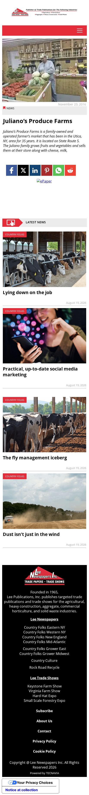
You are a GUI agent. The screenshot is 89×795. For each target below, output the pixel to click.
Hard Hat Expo (44, 695)
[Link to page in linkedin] (35, 170)
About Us (44, 721)
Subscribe (44, 711)
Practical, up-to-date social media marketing (40, 372)
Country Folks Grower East (44, 648)
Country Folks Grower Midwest (44, 653)
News (10, 108)
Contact (44, 731)
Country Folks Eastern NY (44, 627)
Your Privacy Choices (35, 782)
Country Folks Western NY (44, 632)
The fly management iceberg (35, 458)
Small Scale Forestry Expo (44, 700)
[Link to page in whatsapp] (58, 170)
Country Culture (44, 660)
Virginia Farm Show (44, 690)
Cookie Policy (44, 751)
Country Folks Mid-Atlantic (44, 641)
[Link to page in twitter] (23, 170)
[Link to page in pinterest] (46, 170)
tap (79, 30)
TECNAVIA (52, 773)
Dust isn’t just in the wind (31, 534)
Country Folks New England (44, 637)
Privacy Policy (44, 741)
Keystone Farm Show (44, 686)
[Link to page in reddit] (70, 170)
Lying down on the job (27, 292)
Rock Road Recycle (44, 667)
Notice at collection (21, 790)
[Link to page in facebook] (11, 170)
